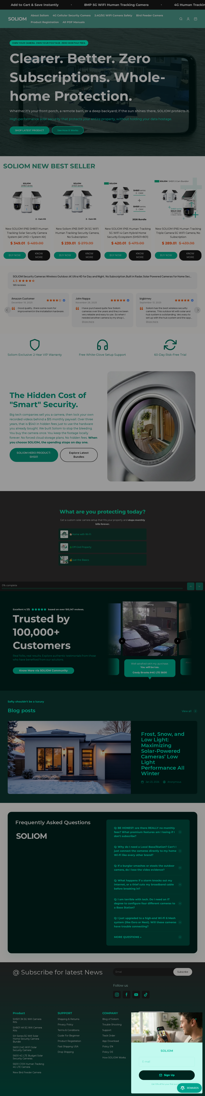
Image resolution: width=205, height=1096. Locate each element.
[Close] (195, 1019)
